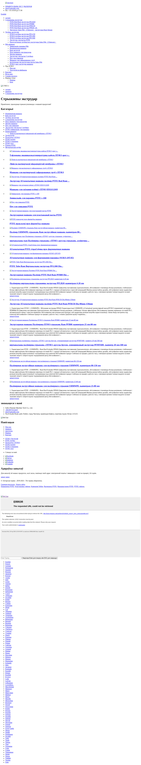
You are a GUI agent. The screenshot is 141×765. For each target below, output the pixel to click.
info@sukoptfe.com (12, 8)
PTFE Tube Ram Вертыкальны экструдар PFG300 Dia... (36, 266)
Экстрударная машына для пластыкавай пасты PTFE (36, 215)
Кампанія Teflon (37, 486)
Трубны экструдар (12, 32)
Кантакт (8, 72)
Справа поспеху (11, 76)
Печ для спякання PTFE (21, 206)
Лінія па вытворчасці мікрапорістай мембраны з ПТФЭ (30, 133)
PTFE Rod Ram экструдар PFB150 (22, 26)
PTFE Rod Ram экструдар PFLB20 (22, 22)
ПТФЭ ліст (9, 143)
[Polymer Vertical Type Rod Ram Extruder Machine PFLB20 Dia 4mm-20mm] (39, 279)
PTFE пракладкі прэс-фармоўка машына (30, 223)
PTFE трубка (10, 441)
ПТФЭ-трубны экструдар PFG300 (22, 36)
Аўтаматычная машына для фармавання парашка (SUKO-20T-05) (42, 258)
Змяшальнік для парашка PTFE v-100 (28, 198)
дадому (8, 18)
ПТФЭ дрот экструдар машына (21, 64)
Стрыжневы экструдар (13, 20)
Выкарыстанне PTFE (65, 486)
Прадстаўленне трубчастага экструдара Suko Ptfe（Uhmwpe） (33, 42)
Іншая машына (10, 131)
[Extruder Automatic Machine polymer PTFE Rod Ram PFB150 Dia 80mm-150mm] (42, 300)
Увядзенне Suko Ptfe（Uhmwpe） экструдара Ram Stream (31, 30)
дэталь (16, 296)
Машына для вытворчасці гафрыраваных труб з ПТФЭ (37, 172)
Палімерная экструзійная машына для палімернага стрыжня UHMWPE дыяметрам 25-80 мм (55, 386)
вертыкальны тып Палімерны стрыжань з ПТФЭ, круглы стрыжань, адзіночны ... (49, 241)
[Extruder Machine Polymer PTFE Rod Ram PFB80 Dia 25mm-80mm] (44, 320)
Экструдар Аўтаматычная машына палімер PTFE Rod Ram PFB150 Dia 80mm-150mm (51, 304)
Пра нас (13, 68)
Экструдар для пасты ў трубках (21, 56)
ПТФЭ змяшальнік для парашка (17, 129)
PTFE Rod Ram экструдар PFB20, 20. (23, 28)
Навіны (12, 80)
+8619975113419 (11, 410)
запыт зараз (5, 477)
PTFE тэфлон (79, 486)
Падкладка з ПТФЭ (12, 137)
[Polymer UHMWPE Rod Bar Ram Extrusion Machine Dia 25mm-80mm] (45, 382)
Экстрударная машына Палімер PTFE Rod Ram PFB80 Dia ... (39, 275)
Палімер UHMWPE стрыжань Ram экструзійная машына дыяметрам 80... (45, 232)
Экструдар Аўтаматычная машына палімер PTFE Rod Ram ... (40, 181)
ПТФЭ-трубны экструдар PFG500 (22, 38)
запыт (12, 296)
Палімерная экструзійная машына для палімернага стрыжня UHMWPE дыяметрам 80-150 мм (55, 365)
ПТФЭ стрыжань (11, 141)
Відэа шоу (9, 74)
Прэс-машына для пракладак (20, 52)
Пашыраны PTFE (7, 486)
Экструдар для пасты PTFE (20, 40)
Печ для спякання (16, 58)
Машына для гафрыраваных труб (22, 60)
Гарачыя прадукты (8, 484)
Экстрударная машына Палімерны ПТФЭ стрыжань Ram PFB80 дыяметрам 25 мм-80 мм (53, 324)
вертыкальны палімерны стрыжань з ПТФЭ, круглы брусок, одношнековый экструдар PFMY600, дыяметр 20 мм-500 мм (68, 345)
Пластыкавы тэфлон (22, 486)
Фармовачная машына (18, 48)
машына (8, 91)
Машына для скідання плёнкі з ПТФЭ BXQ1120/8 (34, 189)
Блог (11, 82)
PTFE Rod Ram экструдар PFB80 (22, 24)
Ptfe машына (10, 44)
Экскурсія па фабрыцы (18, 70)
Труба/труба (9, 135)
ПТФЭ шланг (10, 139)
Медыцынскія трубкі (13, 147)
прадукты (9, 431)
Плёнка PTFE (10, 145)
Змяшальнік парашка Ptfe (19, 46)
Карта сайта (20, 484)
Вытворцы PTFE (50, 486)
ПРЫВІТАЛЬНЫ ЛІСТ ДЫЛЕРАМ (18, 6)
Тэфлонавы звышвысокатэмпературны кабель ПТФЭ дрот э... (40, 155)
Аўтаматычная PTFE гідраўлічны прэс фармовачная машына (40, 249)
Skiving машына (16, 54)
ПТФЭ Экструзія (11, 439)
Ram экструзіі (15, 50)
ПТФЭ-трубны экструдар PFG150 (22, 34)
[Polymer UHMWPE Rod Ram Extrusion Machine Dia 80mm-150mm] (46, 361)
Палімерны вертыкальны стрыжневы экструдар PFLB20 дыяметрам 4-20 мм (47, 283)
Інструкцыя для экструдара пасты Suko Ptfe (26, 62)
